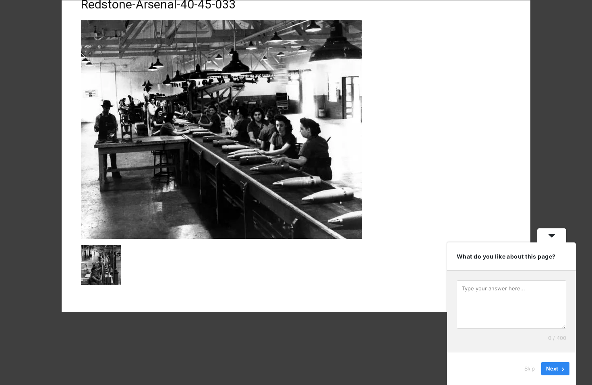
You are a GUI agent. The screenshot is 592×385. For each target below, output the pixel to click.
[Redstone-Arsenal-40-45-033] (221, 236)
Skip (529, 368)
